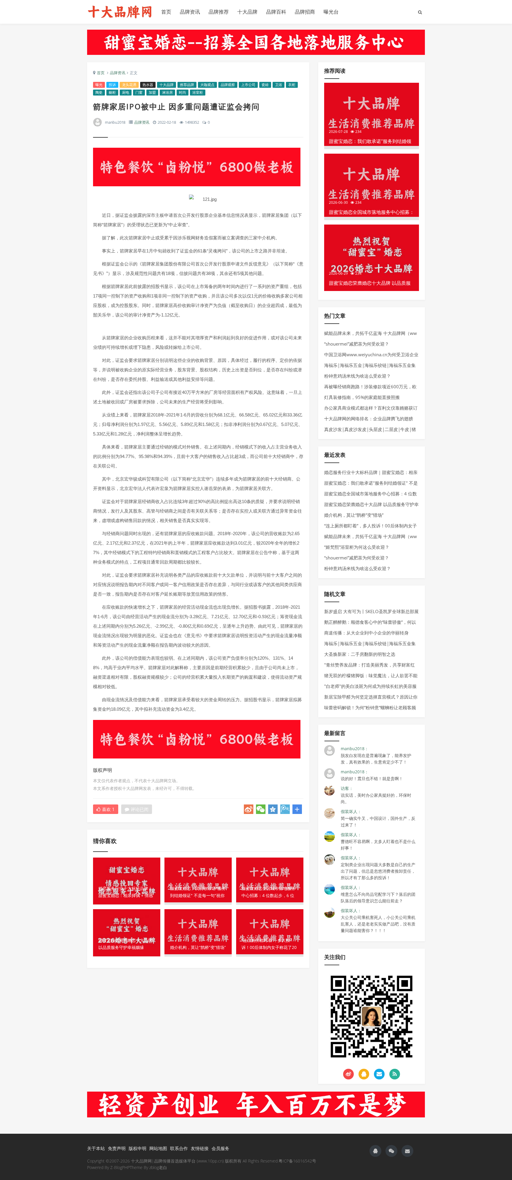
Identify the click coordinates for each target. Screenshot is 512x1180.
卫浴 (278, 84)
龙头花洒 (129, 84)
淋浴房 (167, 92)
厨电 (125, 92)
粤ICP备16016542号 (297, 1161)
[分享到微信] (260, 809)
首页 (166, 11)
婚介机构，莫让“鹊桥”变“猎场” (353, 515)
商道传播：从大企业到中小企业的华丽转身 (366, 633)
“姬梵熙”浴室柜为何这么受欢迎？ (356, 547)
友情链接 (200, 1148)
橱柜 (112, 92)
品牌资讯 (190, 11)
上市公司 (248, 84)
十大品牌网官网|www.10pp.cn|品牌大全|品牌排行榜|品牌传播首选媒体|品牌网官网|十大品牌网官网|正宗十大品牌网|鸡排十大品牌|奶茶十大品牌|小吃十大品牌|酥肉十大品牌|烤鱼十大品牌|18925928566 (119, 12)
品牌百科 (276, 11)
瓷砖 (265, 84)
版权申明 (137, 1148)
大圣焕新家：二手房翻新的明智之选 (359, 654)
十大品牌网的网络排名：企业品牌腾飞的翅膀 (368, 419)
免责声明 (117, 1148)
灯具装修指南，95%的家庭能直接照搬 (362, 397)
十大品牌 (247, 11)
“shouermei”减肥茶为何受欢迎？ (356, 344)
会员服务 (220, 1148)
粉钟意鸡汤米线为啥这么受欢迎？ (357, 376)
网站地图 (158, 1148)
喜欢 (108, 809)
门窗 (139, 92)
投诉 (112, 84)
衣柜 (291, 84)
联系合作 (179, 1148)
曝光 (99, 84)
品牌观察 (228, 84)
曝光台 (331, 11)
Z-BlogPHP (120, 1167)
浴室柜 (197, 92)
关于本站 (96, 1148)
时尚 (182, 92)
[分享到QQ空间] (273, 809)
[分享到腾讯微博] (285, 809)
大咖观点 (207, 84)
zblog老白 (158, 1167)
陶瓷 (99, 92)
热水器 (148, 84)
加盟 (152, 92)
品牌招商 (305, 11)
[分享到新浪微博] (248, 809)
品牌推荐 (219, 11)
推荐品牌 (187, 84)
